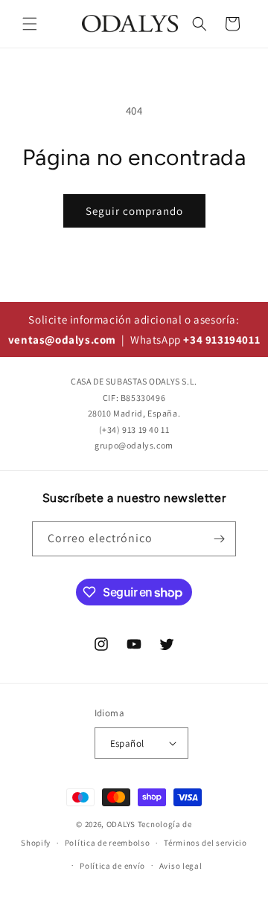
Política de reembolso (107, 842)
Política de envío (112, 866)
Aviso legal (180, 866)
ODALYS (120, 824)
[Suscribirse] (218, 538)
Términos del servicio (205, 842)
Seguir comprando (134, 211)
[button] (29, 23)
